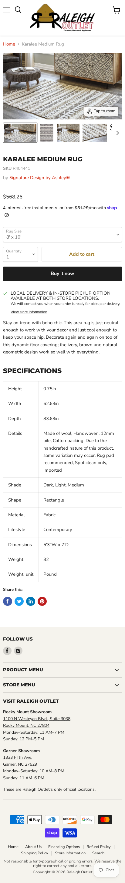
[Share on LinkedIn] (30, 601)
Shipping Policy (34, 853)
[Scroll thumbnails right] (116, 133)
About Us (33, 847)
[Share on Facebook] (7, 601)
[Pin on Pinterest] (42, 601)
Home (9, 44)
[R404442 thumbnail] (94, 132)
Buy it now (62, 273)
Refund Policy (98, 847)
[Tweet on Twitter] (19, 601)
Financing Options (64, 847)
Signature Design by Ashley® (39, 178)
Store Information (70, 853)
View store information (29, 312)
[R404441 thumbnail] (20, 132)
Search (98, 853)
